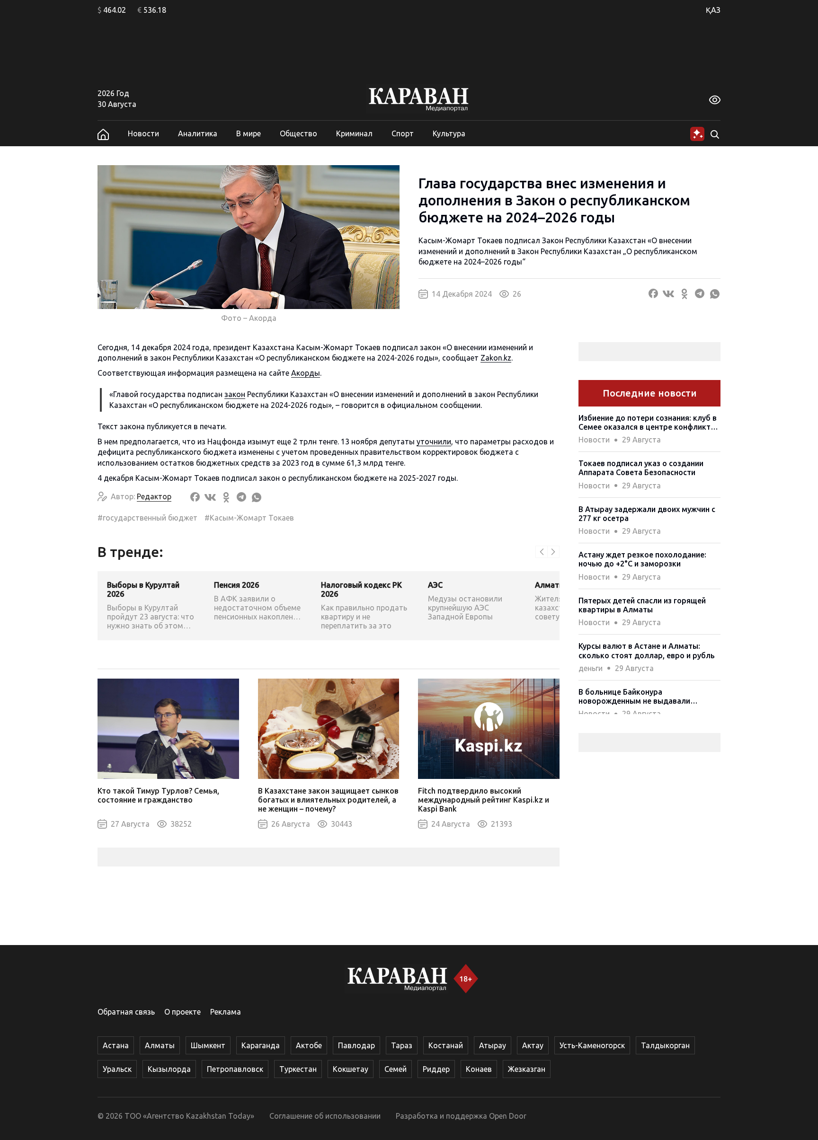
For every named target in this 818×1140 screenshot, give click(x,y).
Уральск (117, 1069)
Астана (116, 1045)
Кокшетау (350, 1069)
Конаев (479, 1069)
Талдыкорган (665, 1045)
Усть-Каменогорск (592, 1045)
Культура (449, 133)
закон (234, 394)
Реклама (225, 1011)
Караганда (260, 1045)
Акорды (305, 373)
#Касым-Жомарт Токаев (249, 517)
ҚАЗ (713, 10)
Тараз (401, 1045)
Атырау (492, 1045)
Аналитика (197, 133)
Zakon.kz (495, 357)
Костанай (445, 1045)
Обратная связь (126, 1011)
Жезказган (526, 1069)
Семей (395, 1069)
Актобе (309, 1045)
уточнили (434, 441)
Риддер (436, 1069)
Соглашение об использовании (325, 1116)
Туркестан (298, 1069)
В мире (248, 133)
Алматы (160, 1045)
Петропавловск (235, 1069)
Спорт (402, 133)
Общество (298, 133)
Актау (532, 1045)
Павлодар (356, 1045)
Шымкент (208, 1045)
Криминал (354, 133)
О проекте (182, 1011)
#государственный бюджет (147, 517)
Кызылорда (169, 1069)
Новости (143, 133)
